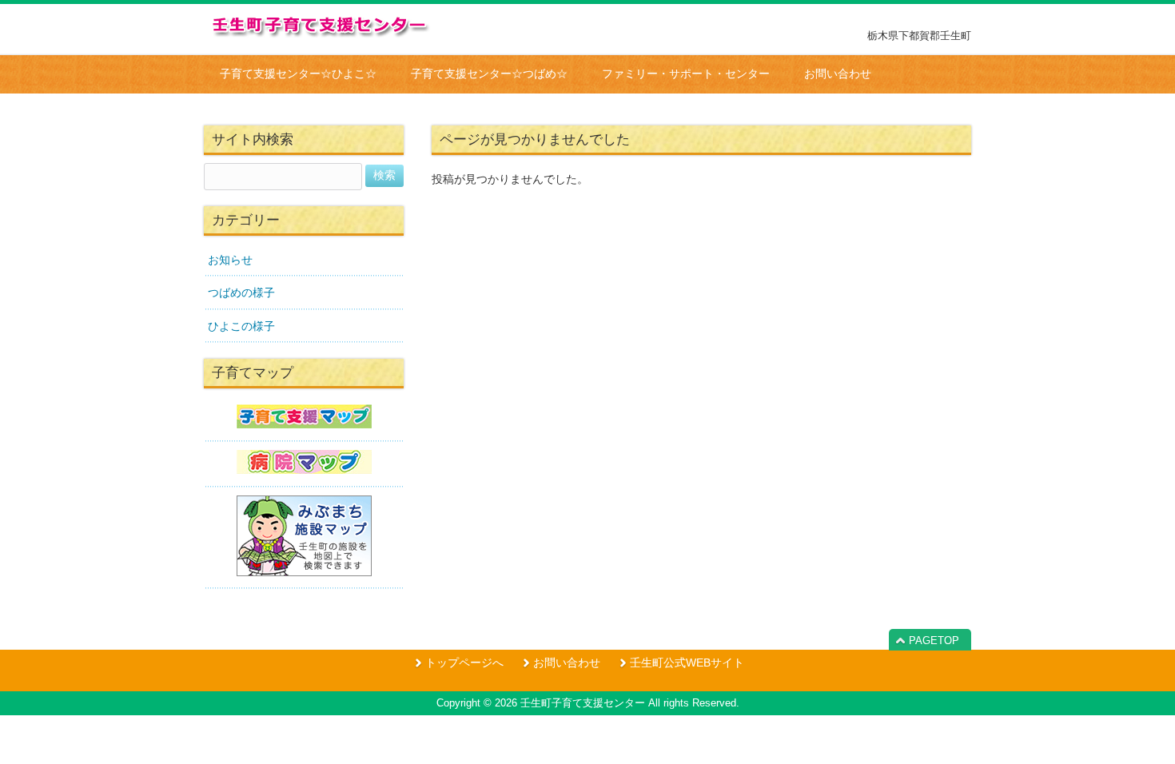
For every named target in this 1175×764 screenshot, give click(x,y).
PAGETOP (934, 641)
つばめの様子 (241, 292)
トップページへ (464, 663)
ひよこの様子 (241, 326)
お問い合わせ (566, 663)
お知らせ (230, 259)
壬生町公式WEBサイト (687, 663)
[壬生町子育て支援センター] (322, 33)
